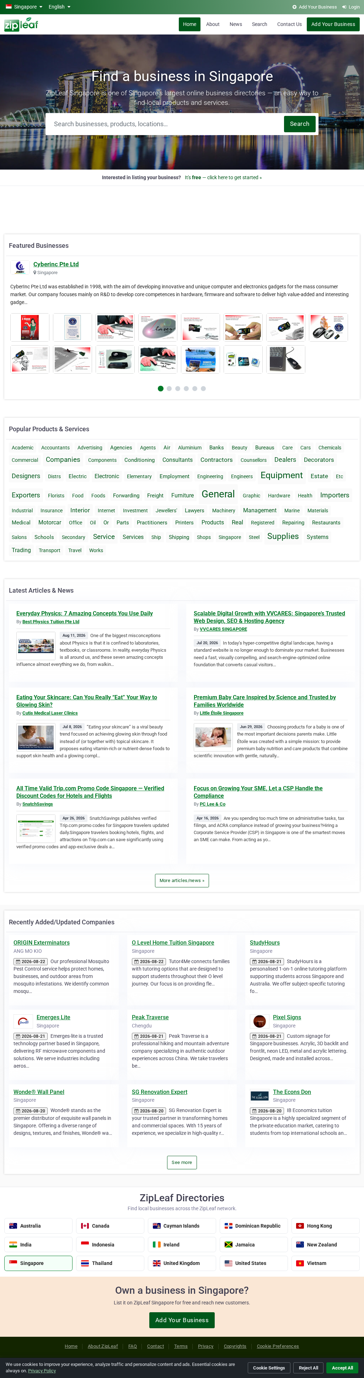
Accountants (55, 447)
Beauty (239, 447)
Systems (317, 537)
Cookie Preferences (278, 1346)
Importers (334, 495)
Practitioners (152, 522)
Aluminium (190, 447)
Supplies (283, 536)
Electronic (107, 476)
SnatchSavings (37, 804)
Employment (174, 476)
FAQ (132, 1346)
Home (189, 24)
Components (102, 460)
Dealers (285, 459)
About (213, 24)
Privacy (206, 1346)
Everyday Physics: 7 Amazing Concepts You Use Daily (84, 613)
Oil (93, 522)
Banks (216, 447)
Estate (319, 476)
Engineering (210, 476)
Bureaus (264, 447)
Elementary (139, 476)
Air (167, 447)
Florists (56, 495)
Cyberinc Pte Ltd (56, 264)
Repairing (293, 522)
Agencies (121, 447)
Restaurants (326, 522)
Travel (74, 550)
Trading (21, 550)
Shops (204, 537)
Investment (135, 510)
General (218, 494)
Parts (123, 522)
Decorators (319, 459)
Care (287, 447)
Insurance (52, 510)
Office (75, 522)
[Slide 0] (161, 388)
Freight (155, 495)
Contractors (216, 459)
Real (237, 522)
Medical (21, 522)
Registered (262, 522)
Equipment (282, 475)
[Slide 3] (186, 388)
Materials (317, 510)
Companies (63, 459)
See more (182, 1162)
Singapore (230, 537)
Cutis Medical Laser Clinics (50, 713)
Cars (305, 447)
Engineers (242, 476)
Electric (78, 476)
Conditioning (139, 460)
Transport (49, 550)
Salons (19, 537)
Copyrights (235, 1346)
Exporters (26, 495)
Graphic (251, 495)
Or (106, 522)
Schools (44, 537)
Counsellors (254, 460)
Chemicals (329, 447)
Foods (98, 495)
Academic (22, 447)
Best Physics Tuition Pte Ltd (50, 621)
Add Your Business (333, 24)
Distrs (54, 476)
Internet (106, 510)
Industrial (22, 510)
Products (213, 522)
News (236, 24)
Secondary (73, 537)
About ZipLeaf (103, 1346)
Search (259, 24)
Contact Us (289, 24)
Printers (184, 522)
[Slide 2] (177, 388)
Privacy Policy (42, 1370)
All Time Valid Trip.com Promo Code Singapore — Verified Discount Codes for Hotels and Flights (90, 792)
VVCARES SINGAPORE (223, 629)
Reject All (308, 1368)
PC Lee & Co (212, 804)
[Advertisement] (182, 206)
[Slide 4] (194, 388)
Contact (155, 1346)
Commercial (25, 460)
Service (104, 537)
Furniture (182, 495)
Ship (156, 537)
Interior (80, 510)
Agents (148, 447)
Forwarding (126, 495)
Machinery (223, 510)
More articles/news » (182, 880)
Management (260, 510)
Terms (181, 1346)
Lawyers (194, 510)
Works (96, 550)
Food (78, 495)
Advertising (89, 447)
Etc (339, 476)
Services (133, 537)
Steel (254, 537)
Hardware (279, 495)
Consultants (177, 459)
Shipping (179, 537)
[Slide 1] (169, 388)
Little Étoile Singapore (221, 713)
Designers (26, 476)
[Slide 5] (203, 388)
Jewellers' (166, 510)
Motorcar (49, 522)
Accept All (342, 1368)
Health (305, 495)
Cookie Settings (269, 1368)
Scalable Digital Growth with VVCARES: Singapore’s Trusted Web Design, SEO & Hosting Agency (269, 617)
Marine (292, 510)
